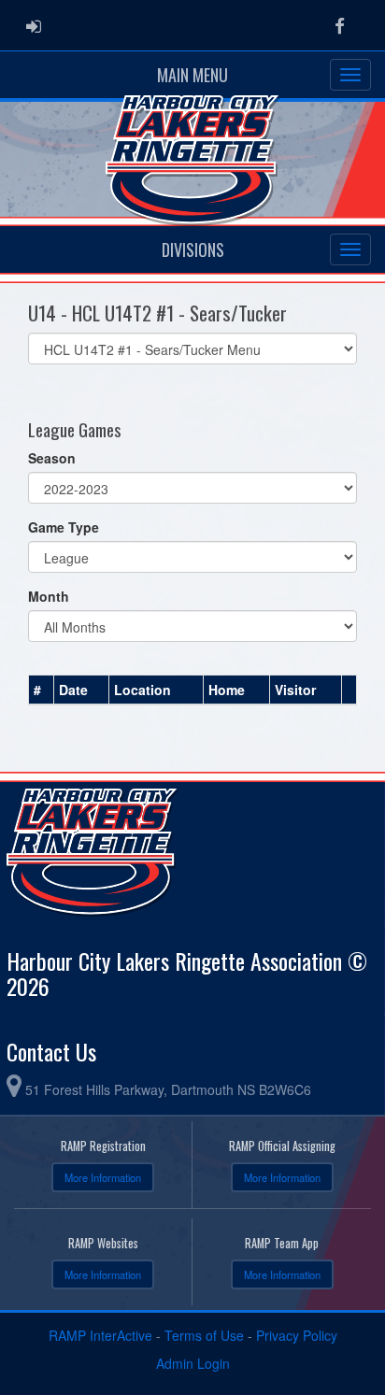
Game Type (63, 527)
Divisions (193, 249)
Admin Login (193, 1363)
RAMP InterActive (100, 1335)
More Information (102, 1177)
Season (52, 457)
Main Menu (192, 75)
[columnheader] (41, 690)
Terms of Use (204, 1335)
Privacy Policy (296, 1335)
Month (48, 596)
